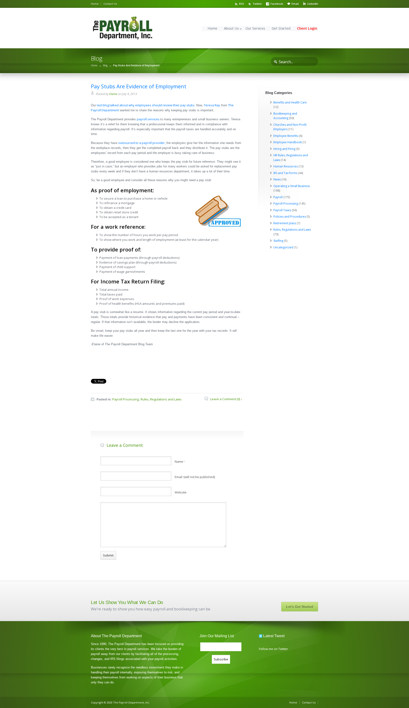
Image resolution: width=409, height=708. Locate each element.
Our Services (255, 28)
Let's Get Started (299, 607)
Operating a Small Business (291, 186)
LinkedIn (312, 3)
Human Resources (285, 166)
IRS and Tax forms (285, 173)
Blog (105, 65)
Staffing (278, 241)
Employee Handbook (287, 142)
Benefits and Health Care (290, 102)
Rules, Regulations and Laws (161, 399)
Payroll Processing (125, 399)
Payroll (278, 197)
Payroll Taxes (282, 210)
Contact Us (110, 3)
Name (180, 461)
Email (295, 3)
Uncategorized (283, 247)
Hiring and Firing (284, 149)
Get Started (281, 28)
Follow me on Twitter (273, 649)
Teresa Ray (212, 105)
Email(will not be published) (195, 477)
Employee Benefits (285, 136)
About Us (231, 28)
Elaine (113, 94)
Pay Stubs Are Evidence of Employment (138, 86)
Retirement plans (284, 223)
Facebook (277, 3)
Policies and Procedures (289, 217)
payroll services (148, 119)
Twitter (257, 3)
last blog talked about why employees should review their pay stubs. (146, 105)
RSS (241, 3)
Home (95, 3)
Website (181, 492)
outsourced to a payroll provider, (141, 143)
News (277, 179)
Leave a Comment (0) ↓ (226, 399)
